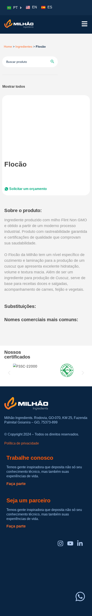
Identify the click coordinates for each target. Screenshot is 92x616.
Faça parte (16, 484)
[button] (9, 373)
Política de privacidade (21, 443)
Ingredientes (23, 46)
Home (7, 46)
